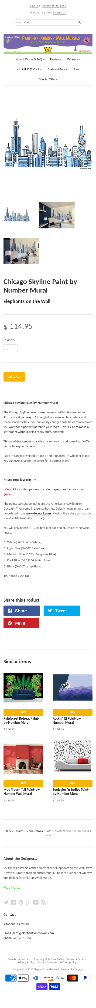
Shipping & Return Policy (48, 959)
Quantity (9, 340)
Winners (73, 59)
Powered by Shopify (71, 969)
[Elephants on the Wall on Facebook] (13, 902)
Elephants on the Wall (26, 301)
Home (8, 831)
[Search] (79, 22)
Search (12, 959)
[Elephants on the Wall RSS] (43, 902)
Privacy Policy (25, 962)
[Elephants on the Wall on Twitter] (6, 902)
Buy (23, 712)
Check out (59, 13)
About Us (24, 959)
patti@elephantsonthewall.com (33, 933)
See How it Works (19, 480)
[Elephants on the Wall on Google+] (28, 902)
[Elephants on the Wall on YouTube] (36, 902)
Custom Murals (57, 69)
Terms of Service (76, 959)
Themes (18, 831)
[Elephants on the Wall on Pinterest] (21, 902)
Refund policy (68, 962)
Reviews (55, 59)
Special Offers (48, 79)
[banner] (48, 44)
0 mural (40, 13)
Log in (34, 6)
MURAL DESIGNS (28, 69)
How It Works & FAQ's (30, 59)
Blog (76, 69)
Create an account (54, 6)
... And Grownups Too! (38, 831)
